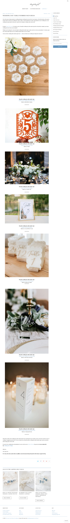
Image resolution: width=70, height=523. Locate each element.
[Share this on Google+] (46, 461)
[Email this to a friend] (49, 461)
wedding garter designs (8, 445)
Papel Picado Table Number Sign (27, 145)
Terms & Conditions (15, 518)
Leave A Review (55, 513)
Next (49, 13)
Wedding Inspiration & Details (58, 25)
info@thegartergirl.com (56, 514)
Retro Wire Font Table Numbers (26, 188)
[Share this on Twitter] (38, 461)
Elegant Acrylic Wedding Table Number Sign (27, 356)
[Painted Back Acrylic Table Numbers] (27, 276)
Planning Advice (38, 511)
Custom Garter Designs (57, 21)
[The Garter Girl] (35, 4)
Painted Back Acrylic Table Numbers (26, 281)
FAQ (20, 510)
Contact (53, 511)
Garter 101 (21, 513)
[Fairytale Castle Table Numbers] (27, 223)
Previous (45, 13)
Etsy (21, 33)
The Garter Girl (8, 518)
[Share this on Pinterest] (43, 461)
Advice (44, 8)
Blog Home (56, 16)
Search (20, 511)
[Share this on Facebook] (41, 461)
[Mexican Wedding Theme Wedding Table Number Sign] (27, 142)
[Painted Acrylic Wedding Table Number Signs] (27, 66)
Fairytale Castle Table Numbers (26, 227)
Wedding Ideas (38, 513)
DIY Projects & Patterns (57, 29)
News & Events (56, 31)
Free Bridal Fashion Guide (7, 514)
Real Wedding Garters (57, 23)
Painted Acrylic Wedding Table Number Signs (27, 100)
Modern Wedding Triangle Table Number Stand (27, 430)
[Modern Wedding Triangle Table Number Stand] (27, 427)
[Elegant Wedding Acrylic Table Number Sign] (27, 353)
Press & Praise (55, 33)
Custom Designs (35, 8)
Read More (7, 497)
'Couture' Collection (6, 510)
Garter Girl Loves (9, 26)
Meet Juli (53, 510)
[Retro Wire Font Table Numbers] (27, 183)
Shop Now (25, 8)
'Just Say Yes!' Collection (7, 513)
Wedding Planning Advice (57, 27)
